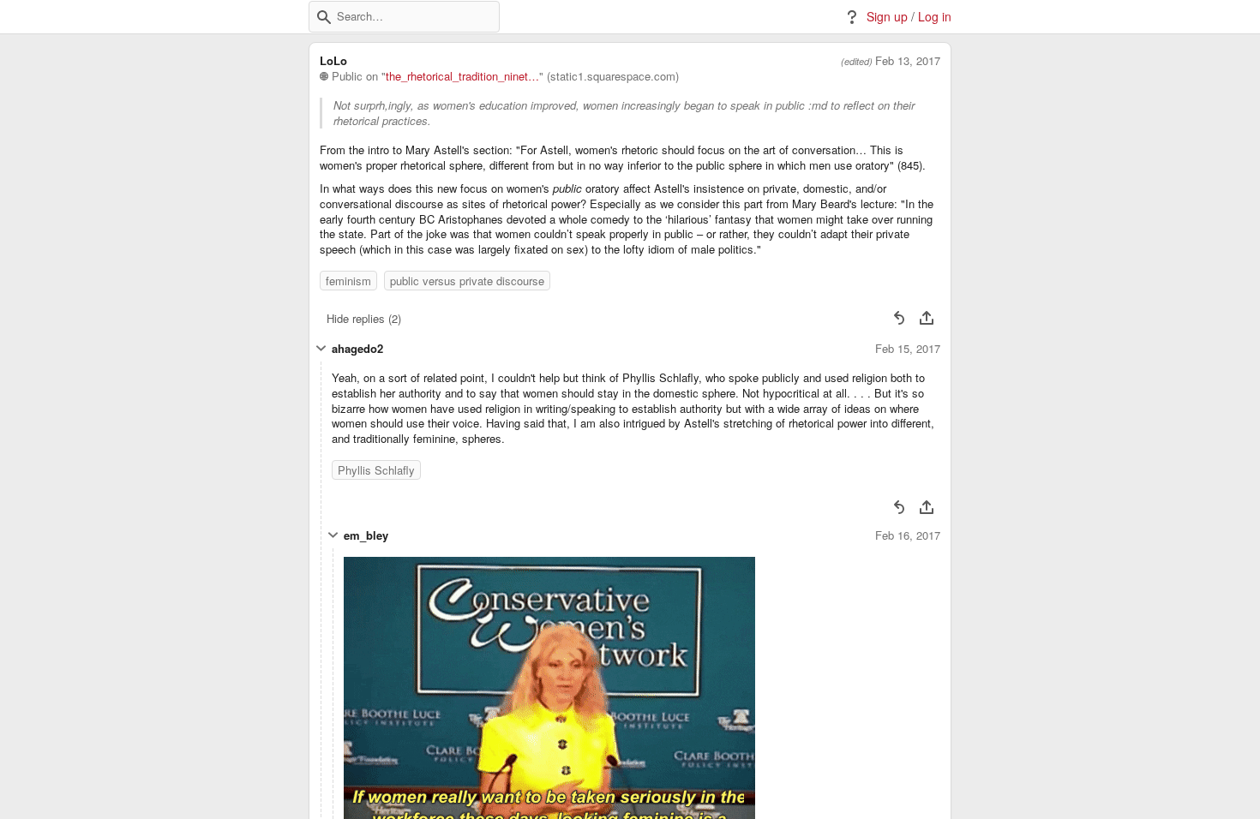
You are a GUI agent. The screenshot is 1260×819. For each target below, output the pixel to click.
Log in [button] (934, 17)
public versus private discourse (467, 280)
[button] (324, 17)
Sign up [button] (887, 17)
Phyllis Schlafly (376, 469)
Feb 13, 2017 (907, 61)
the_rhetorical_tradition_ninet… (462, 76)
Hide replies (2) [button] (364, 318)
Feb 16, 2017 (907, 535)
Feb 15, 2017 (907, 348)
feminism (348, 280)
